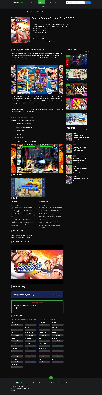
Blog (56, 2)
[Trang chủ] (17, 382)
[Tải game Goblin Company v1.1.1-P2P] (76, 89)
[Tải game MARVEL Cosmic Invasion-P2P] (69, 179)
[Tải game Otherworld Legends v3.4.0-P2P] (76, 75)
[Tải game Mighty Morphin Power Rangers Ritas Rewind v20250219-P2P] (69, 148)
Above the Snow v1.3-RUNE (75, 123)
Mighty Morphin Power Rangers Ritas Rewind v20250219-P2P (79, 148)
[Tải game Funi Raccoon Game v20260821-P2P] (76, 104)
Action (75, 133)
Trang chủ (32, 2)
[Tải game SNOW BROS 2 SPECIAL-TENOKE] (69, 169)
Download (17, 324)
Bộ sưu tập (44, 6)
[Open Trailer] (37, 264)
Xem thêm (88, 51)
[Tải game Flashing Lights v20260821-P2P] (76, 60)
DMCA (41, 382)
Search (88, 2)
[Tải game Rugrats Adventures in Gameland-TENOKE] (69, 159)
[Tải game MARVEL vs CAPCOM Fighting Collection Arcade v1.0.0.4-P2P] (69, 136)
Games (41, 2)
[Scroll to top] (51, 377)
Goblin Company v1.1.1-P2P (75, 94)
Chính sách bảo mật (51, 382)
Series (49, 2)
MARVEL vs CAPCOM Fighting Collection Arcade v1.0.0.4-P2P (81, 137)
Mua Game (57, 295)
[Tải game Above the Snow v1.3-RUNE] (76, 118)
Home (14, 12)
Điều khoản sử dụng (64, 382)
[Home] (17, 2)
